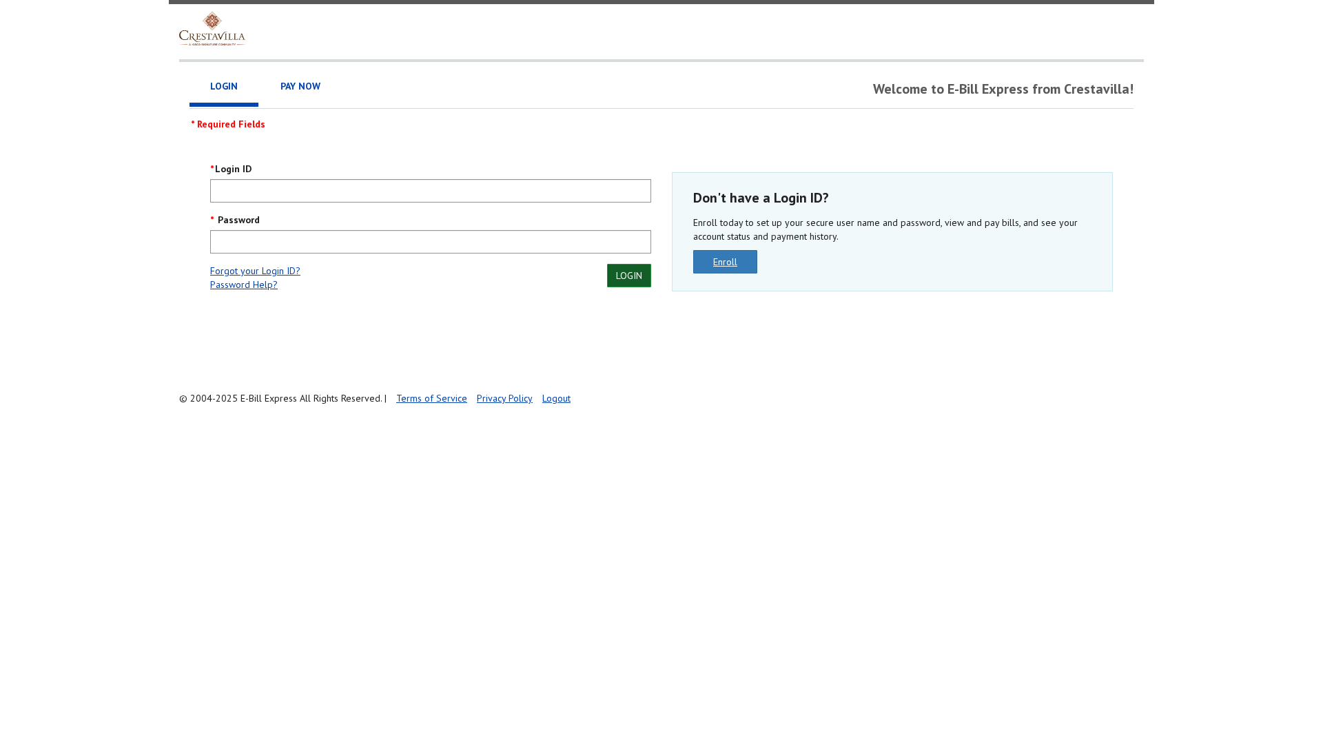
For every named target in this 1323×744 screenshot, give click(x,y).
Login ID (233, 169)
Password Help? (244, 284)
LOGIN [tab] (224, 86)
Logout (556, 398)
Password (237, 220)
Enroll (725, 262)
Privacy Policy (505, 398)
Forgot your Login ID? (255, 271)
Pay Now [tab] (300, 86)
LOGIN (629, 275)
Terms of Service (431, 398)
